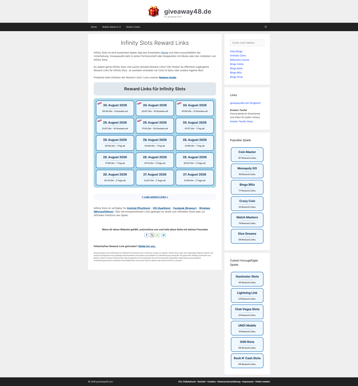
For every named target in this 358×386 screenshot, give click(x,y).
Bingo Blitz (236, 72)
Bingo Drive (236, 77)
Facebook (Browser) (185, 208)
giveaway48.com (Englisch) (245, 103)
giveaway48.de (187, 11)
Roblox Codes (133, 27)
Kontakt (202, 381)
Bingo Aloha (236, 64)
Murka (164, 52)
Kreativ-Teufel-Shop (241, 121)
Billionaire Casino (239, 59)
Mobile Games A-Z (111, 27)
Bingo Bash (236, 68)
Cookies (211, 381)
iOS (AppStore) (162, 208)
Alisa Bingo (236, 51)
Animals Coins (238, 55)
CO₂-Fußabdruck (187, 381)
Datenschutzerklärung (229, 381)
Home (94, 27)
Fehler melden (262, 381)
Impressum (248, 381)
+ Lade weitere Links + (155, 197)
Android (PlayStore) (138, 208)
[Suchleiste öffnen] (266, 27)
